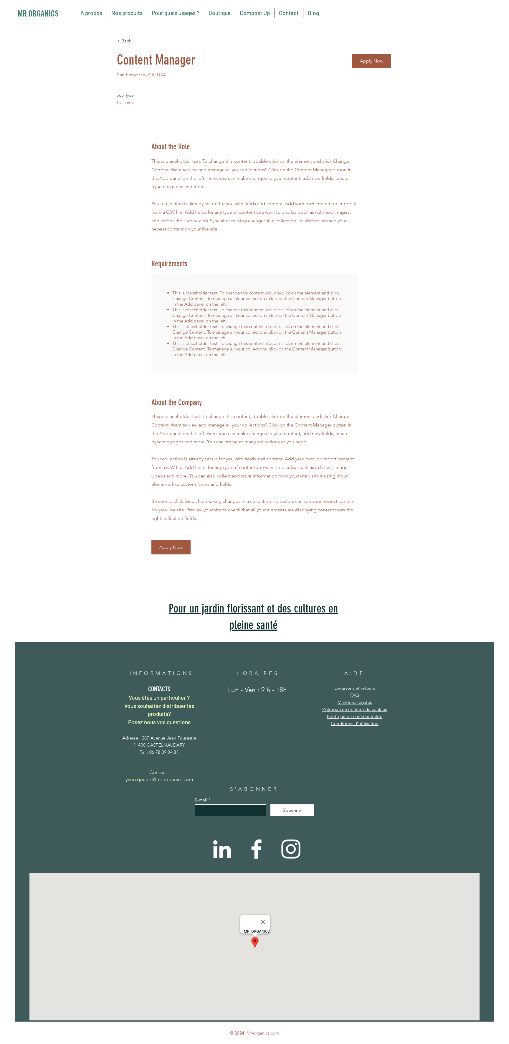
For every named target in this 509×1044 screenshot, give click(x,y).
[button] (371, 61)
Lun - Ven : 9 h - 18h (257, 690)
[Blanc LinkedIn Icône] (222, 849)
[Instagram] (291, 849)
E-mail (201, 800)
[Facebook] (256, 849)
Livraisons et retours (354, 688)
